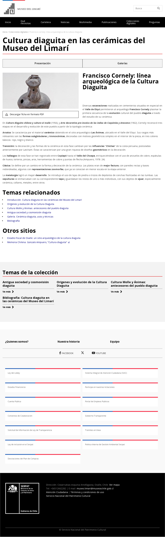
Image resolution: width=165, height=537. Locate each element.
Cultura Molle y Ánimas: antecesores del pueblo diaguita (37, 208)
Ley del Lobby (14, 373)
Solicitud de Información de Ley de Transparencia (30, 430)
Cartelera (46, 22)
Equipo (115, 341)
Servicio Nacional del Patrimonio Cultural (68, 495)
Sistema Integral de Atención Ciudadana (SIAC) (106, 373)
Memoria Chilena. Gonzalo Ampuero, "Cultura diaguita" (37, 242)
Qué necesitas (26, 22)
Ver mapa (114, 484)
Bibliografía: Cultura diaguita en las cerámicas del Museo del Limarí (28, 299)
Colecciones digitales (132, 22)
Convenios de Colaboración (20, 416)
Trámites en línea (93, 430)
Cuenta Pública (14, 401)
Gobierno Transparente (95, 416)
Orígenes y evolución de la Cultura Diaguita (30, 204)
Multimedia (85, 22)
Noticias (65, 22)
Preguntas (154, 22)
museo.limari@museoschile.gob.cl (95, 488)
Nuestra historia (69, 341)
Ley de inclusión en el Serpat (20, 444)
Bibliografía (13, 220)
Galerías (122, 63)
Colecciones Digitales (18, 32)
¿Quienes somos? (16, 341)
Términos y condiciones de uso (87, 492)
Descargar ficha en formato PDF (26, 114)
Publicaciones (109, 22)
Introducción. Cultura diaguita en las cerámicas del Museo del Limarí (44, 199)
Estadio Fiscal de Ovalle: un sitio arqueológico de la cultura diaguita (43, 238)
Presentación (42, 63)
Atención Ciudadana (57, 492)
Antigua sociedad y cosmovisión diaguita (29, 212)
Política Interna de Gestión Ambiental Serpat (105, 444)
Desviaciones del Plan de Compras (23, 458)
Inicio (8, 22)
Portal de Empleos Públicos (97, 401)
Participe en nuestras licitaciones (100, 387)
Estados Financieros (17, 387)
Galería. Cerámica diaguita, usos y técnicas (30, 216)
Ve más (8, 291)
